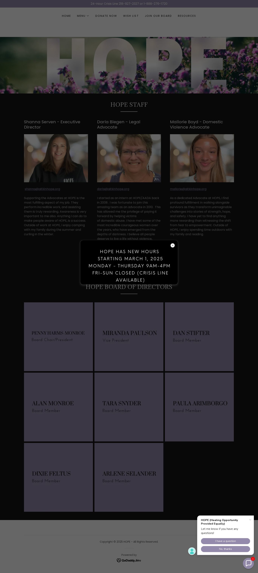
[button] (248, 563)
